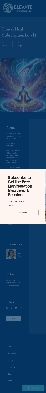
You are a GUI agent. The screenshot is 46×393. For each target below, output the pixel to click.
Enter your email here (16, 201)
